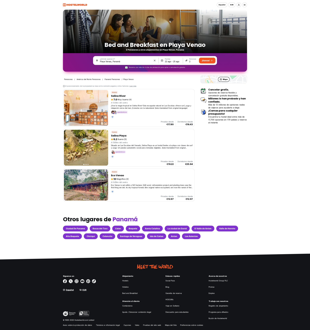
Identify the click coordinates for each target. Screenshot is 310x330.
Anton (174, 236)
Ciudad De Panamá (75, 228)
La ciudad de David (177, 228)
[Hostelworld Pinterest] (88, 281)
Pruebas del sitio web (152, 325)
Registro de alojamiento (218, 306)
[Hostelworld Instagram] (76, 281)
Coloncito (107, 236)
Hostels (125, 281)
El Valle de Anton (202, 228)
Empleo (212, 293)
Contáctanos (127, 306)
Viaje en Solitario (172, 306)
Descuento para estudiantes (177, 312)
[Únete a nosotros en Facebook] (65, 281)
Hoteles (125, 287)
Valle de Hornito (227, 228)
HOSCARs (170, 299)
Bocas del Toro (100, 228)
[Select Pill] (238, 4)
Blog (167, 287)
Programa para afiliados (218, 312)
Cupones (127, 325)
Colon (118, 228)
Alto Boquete (72, 236)
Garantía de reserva (174, 293)
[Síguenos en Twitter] (71, 281)
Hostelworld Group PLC (218, 281)
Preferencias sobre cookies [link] (191, 325)
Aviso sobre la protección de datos (77, 325)
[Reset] (155, 60)
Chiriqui (91, 236)
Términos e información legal (108, 325)
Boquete (133, 228)
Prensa (211, 287)
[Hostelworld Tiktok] (94, 281)
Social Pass (170, 281)
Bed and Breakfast (130, 293)
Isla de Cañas (156, 236)
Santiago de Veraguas (131, 236)
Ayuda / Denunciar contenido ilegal (136, 312)
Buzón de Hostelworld (218, 318)
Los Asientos (191, 236)
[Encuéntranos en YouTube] (82, 281)
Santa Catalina (152, 228)
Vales (137, 325)
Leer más (132, 86)
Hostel (114, 92)
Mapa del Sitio (171, 325)
